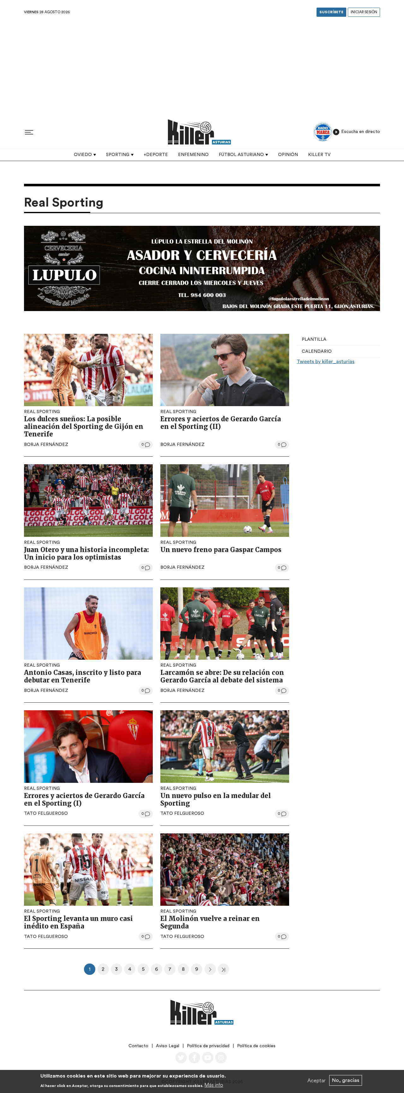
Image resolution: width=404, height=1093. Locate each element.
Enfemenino (193, 155)
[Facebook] (194, 1057)
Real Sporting (42, 412)
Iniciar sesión (364, 12)
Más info (214, 1085)
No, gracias (345, 1080)
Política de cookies (256, 1046)
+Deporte (156, 155)
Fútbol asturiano (241, 155)
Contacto (138, 1046)
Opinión (288, 155)
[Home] (199, 131)
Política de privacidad (208, 1046)
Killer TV (319, 155)
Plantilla (314, 339)
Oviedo (83, 155)
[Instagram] (221, 1057)
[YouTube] (207, 1057)
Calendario (317, 351)
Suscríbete (331, 12)
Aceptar (316, 1080)
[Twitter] (181, 1057)
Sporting (117, 155)
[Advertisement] (202, 66)
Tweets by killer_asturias (325, 361)
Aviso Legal (167, 1046)
